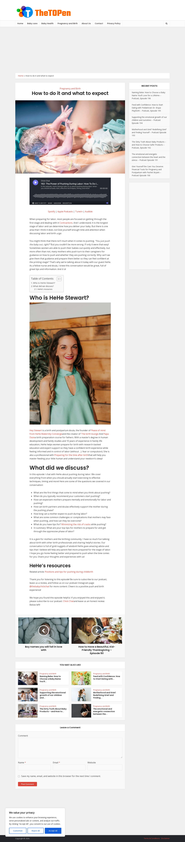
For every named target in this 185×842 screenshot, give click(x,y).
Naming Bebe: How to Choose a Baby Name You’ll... (50, 679)
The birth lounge (89, 433)
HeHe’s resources (45, 289)
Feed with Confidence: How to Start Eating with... (106, 677)
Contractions (66, 222)
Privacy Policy (113, 23)
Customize (17, 830)
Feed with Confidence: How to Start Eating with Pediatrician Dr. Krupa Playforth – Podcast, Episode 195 (147, 107)
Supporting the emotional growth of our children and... (53, 695)
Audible (88, 211)
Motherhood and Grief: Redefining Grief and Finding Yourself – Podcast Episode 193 (149, 132)
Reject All (36, 830)
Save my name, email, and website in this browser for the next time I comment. (61, 776)
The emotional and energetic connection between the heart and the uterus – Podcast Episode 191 (148, 157)
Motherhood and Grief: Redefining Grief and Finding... (104, 695)
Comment (23, 735)
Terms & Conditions (152, 838)
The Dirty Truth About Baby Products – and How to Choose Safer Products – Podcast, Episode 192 (149, 144)
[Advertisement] (92, 50)
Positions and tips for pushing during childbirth (69, 571)
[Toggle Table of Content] (58, 279)
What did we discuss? (43, 286)
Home (20, 23)
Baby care (32, 23)
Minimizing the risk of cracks (75, 524)
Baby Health (47, 23)
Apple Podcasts (65, 211)
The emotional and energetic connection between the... (104, 711)
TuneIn (79, 211)
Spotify (51, 211)
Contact (99, 23)
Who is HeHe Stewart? (44, 282)
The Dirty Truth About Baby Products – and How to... (53, 710)
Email (56, 762)
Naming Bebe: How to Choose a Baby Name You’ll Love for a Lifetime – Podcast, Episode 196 (148, 95)
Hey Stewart (36, 430)
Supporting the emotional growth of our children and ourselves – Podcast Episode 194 (149, 120)
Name (22, 762)
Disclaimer (165, 838)
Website (91, 762)
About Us (86, 23)
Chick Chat (68, 601)
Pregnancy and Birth (68, 23)
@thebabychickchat (39, 586)
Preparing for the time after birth (71, 455)
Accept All (53, 830)
